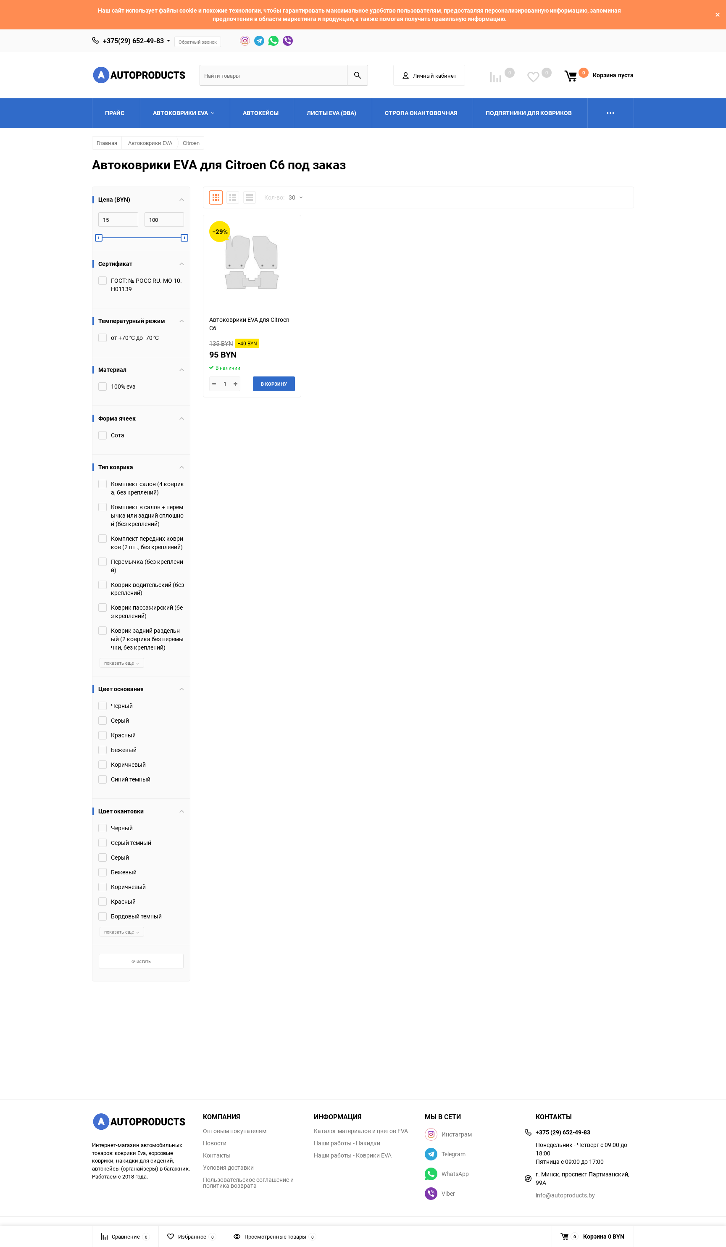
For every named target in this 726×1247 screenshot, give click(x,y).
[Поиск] (357, 75)
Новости (214, 1143)
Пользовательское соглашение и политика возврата (248, 1183)
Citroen (191, 143)
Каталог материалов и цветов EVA (361, 1131)
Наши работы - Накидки (347, 1143)
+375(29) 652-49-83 (133, 40)
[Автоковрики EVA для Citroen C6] (252, 262)
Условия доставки (228, 1168)
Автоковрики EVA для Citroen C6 (249, 324)
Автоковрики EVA (150, 143)
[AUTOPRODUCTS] (141, 1122)
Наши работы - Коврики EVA (353, 1155)
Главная (107, 143)
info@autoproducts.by (565, 1195)
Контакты (217, 1155)
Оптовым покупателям (234, 1131)
